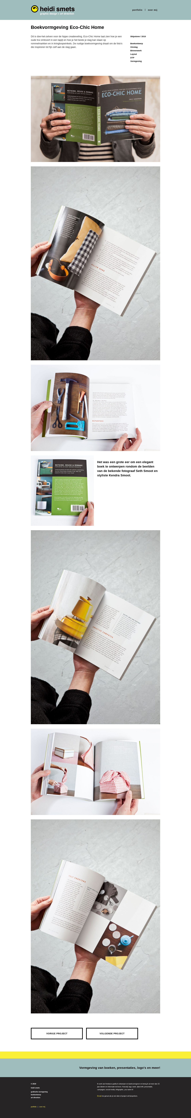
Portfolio (137, 10)
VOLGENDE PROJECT (112, 1033)
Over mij (152, 10)
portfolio (33, 1107)
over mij (42, 1107)
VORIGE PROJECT (56, 1033)
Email (99, 1096)
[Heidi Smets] (53, 9)
